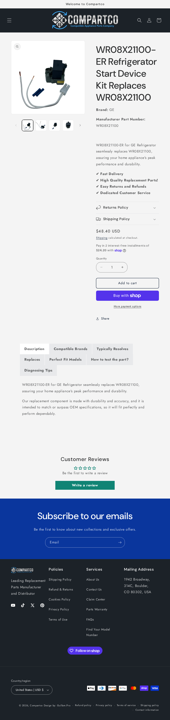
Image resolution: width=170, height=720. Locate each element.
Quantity (101, 258)
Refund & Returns (61, 589)
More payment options (127, 306)
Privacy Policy (59, 609)
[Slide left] (16, 125)
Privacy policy (104, 705)
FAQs (90, 619)
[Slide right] (80, 125)
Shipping (102, 238)
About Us (92, 579)
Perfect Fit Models (65, 359)
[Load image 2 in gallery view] (41, 125)
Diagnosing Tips (38, 370)
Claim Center (95, 599)
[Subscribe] (120, 542)
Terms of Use (58, 619)
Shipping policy (150, 705)
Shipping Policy (60, 579)
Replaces (32, 359)
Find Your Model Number (98, 632)
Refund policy (83, 705)
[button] (9, 20)
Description (34, 348)
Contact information (147, 710)
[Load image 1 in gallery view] (27, 125)
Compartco (36, 705)
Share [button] (105, 318)
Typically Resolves (112, 348)
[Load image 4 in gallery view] (68, 125)
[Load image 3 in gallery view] (54, 125)
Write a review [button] (85, 485)
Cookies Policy (59, 599)
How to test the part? (110, 359)
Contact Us (94, 589)
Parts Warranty (96, 609)
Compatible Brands (70, 348)
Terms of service (126, 705)
